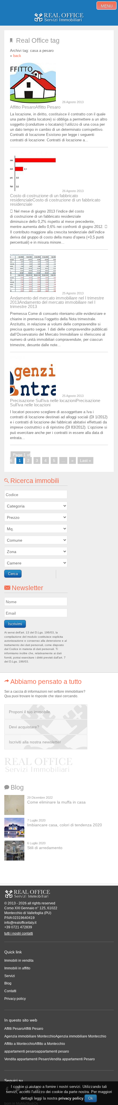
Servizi (9, 976)
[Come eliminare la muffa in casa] (14, 805)
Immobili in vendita (19, 961)
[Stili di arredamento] (14, 851)
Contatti (10, 991)
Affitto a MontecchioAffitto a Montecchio (34, 1044)
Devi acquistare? (24, 727)
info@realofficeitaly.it (20, 923)
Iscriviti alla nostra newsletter (35, 742)
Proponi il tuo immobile (29, 712)
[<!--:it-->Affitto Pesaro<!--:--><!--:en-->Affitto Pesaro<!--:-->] (34, 83)
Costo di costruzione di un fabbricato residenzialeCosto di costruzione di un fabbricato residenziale (55, 200)
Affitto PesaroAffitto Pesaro (35, 107)
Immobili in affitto (17, 968)
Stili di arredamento (44, 847)
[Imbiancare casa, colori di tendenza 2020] (14, 828)
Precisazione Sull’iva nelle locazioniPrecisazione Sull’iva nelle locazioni (55, 402)
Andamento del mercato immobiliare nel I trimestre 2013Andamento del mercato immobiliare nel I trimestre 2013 (57, 302)
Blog (7, 983)
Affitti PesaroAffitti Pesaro (23, 1029)
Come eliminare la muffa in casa (56, 802)
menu (107, 6)
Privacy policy (15, 999)
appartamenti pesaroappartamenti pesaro (36, 1051)
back (17, 56)
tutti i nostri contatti (18, 933)
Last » (85, 460)
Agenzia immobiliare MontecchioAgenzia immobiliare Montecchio (55, 1036)
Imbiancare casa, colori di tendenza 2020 (64, 825)
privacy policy (70, 1098)
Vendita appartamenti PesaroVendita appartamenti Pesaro (49, 1059)
